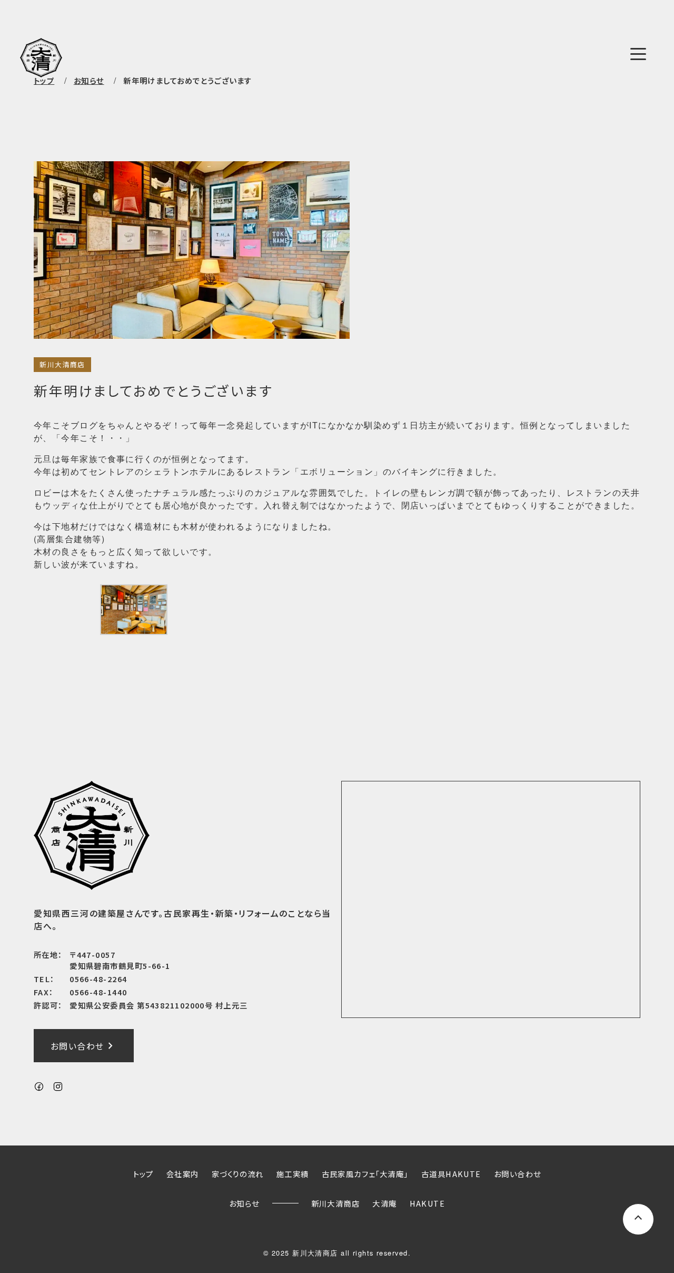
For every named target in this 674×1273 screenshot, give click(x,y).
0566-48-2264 (98, 978)
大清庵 (384, 1203)
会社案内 (182, 1173)
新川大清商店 (62, 364)
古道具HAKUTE (451, 1173)
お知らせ (244, 1203)
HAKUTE (427, 1203)
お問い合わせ (84, 1046)
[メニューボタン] (638, 54)
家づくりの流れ (238, 1173)
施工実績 (292, 1173)
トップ (44, 80)
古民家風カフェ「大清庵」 (365, 1173)
